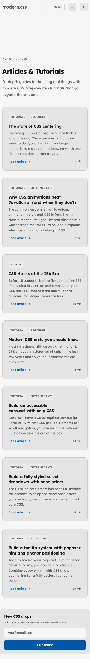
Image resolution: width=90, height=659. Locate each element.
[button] (72, 7)
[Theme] (84, 7)
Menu (58, 7)
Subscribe (45, 645)
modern (14, 7)
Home (6, 58)
